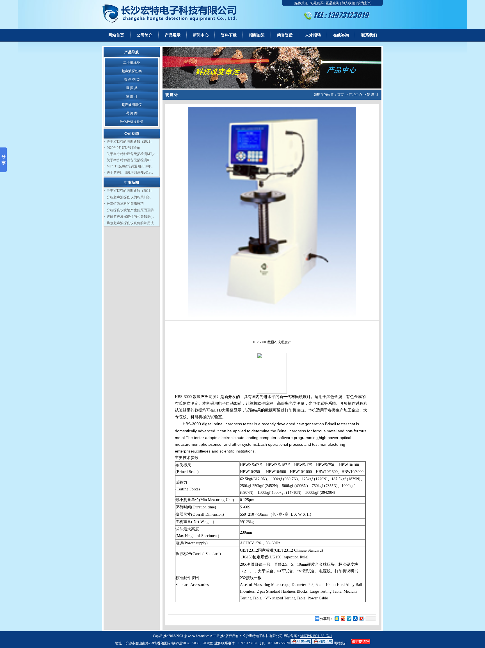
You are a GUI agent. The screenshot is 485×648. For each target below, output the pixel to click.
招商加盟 (257, 35)
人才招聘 (313, 35)
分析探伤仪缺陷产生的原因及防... (131, 210)
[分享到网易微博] (361, 618)
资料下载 (229, 35)
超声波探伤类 (132, 71)
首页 (340, 95)
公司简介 (144, 35)
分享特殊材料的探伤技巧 (125, 204)
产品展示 (172, 35)
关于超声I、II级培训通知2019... (130, 172)
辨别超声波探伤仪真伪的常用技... (131, 223)
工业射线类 (131, 63)
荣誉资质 (285, 35)
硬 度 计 (132, 96)
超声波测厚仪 (132, 105)
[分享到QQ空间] (336, 618)
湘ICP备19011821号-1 (316, 636)
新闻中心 (201, 35)
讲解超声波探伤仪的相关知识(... (130, 217)
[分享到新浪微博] (343, 618)
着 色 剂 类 (132, 79)
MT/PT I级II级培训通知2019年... (130, 166)
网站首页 (116, 35)
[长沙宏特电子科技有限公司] (173, 28)
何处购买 (317, 3)
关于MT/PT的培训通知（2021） (130, 142)
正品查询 (332, 3)
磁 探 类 (132, 88)
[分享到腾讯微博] (349, 618)
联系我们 (369, 35)
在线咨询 (341, 35)
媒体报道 (301, 3)
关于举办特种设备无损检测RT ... (130, 160)
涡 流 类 (132, 113)
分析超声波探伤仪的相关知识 (128, 197)
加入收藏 (348, 3)
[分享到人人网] (355, 618)
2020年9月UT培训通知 (123, 148)
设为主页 (364, 3)
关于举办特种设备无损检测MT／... (132, 154)
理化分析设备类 (131, 122)
